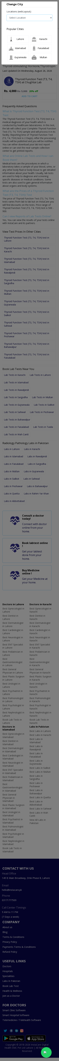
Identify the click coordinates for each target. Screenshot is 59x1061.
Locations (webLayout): (19, 11)
